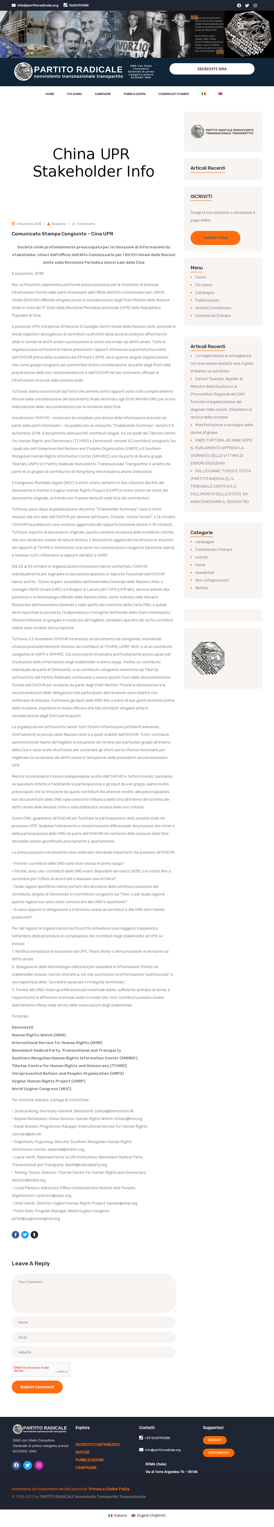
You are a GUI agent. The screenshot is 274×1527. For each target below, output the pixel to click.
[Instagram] (255, 5)
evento (201, 557)
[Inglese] (220, 94)
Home (50, 94)
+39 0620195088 (157, 1438)
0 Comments (86, 224)
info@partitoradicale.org (37, 5)
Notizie (201, 588)
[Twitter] (247, 5)
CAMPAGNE (86, 1467)
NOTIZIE (83, 1452)
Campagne (103, 94)
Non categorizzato (212, 580)
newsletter (204, 572)
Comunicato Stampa (213, 549)
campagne (204, 542)
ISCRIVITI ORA (212, 69)
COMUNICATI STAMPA (173, 94)
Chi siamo (74, 94)
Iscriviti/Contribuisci (213, 308)
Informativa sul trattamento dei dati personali (49, 1489)
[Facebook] (239, 5)
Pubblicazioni (135, 94)
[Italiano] (204, 94)
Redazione (59, 224)
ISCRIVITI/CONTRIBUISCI (98, 1444)
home (200, 565)
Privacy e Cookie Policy (109, 1489)
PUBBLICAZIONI (90, 1460)
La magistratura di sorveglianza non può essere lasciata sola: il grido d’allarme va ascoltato (222, 363)
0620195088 (79, 5)
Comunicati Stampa (213, 315)
